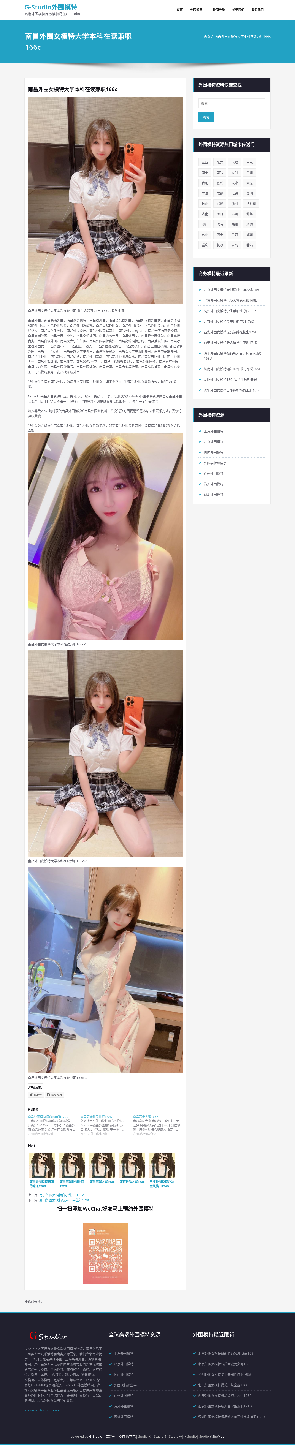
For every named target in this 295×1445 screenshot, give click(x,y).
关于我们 (238, 10)
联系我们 (258, 10)
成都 (220, 193)
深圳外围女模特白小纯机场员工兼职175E (233, 390)
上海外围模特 (213, 431)
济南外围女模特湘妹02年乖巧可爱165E (232, 369)
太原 (249, 183)
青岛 (235, 245)
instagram (31, 1410)
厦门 (235, 172)
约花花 (131, 1436)
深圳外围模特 (213, 494)
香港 (249, 245)
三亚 (205, 162)
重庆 (205, 245)
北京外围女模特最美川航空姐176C (229, 321)
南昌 (220, 172)
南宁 (205, 172)
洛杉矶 (251, 203)
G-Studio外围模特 (50, 7)
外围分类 (219, 10)
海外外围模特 (213, 484)
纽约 (249, 224)
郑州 (249, 234)
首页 (180, 10)
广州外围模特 (213, 473)
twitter (45, 1410)
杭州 (205, 203)
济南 (205, 214)
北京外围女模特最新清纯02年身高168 (231, 290)
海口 (220, 214)
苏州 (205, 234)
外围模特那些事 (215, 463)
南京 (249, 162)
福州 (235, 224)
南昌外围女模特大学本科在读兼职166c (243, 36)
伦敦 (235, 162)
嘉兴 (220, 183)
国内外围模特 (213, 452)
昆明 (249, 193)
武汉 (220, 203)
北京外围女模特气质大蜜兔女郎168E (230, 300)
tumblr (56, 1410)
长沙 (220, 245)
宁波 (205, 193)
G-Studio (95, 1436)
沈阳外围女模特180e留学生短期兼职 (230, 379)
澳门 (205, 224)
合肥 (205, 183)
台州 (249, 172)
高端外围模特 (115, 1436)
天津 (235, 183)
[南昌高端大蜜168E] (159, 1125)
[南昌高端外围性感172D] (107, 1125)
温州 (235, 214)
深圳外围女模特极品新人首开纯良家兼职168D (231, 1417)
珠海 (220, 224)
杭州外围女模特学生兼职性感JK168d (230, 311)
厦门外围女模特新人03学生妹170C (64, 1200)
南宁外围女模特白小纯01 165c (61, 1195)
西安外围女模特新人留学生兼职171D (230, 342)
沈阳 (235, 203)
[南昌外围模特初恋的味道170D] (54, 1125)
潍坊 (249, 214)
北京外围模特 (213, 442)
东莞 (220, 162)
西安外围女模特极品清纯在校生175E (230, 332)
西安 (220, 234)
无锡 (235, 193)
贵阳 (235, 234)
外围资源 (196, 10)
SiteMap (218, 1436)
